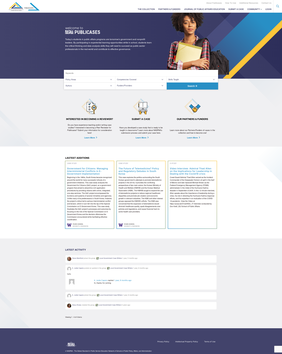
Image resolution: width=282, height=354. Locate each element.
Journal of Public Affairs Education (204, 9)
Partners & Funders (169, 9)
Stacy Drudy (76, 305)
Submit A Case (236, 9)
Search (191, 85)
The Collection (146, 9)
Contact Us (266, 3)
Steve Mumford (77, 258)
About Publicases (214, 3)
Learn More (89, 137)
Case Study (72, 163)
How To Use (230, 3)
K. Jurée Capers (78, 268)
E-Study (173, 163)
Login (268, 9)
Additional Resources (248, 3)
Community (253, 9)
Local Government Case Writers (110, 258)
